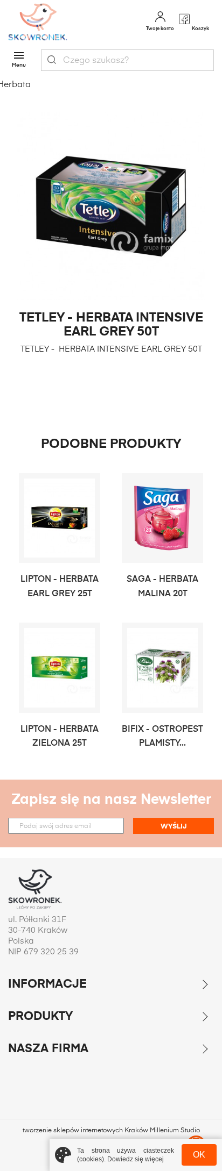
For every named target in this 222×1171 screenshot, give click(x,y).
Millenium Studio (175, 1130)
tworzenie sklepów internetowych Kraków (86, 1130)
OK (199, 1154)
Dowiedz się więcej (135, 1159)
